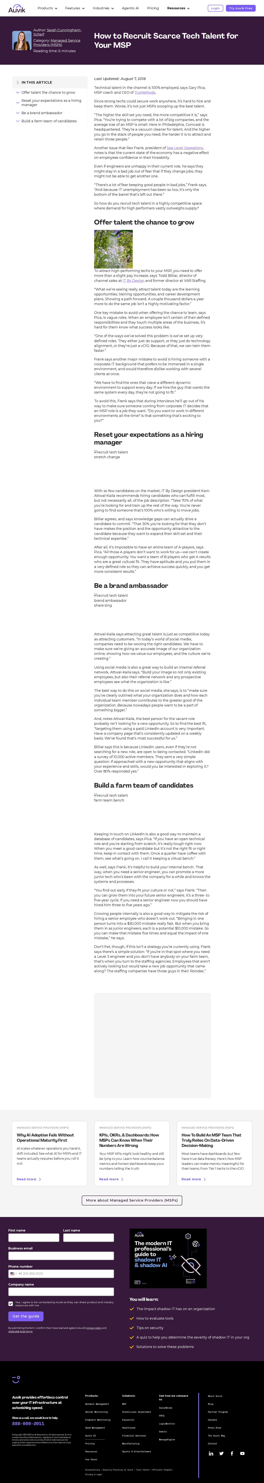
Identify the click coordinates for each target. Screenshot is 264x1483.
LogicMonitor (167, 1423)
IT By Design (133, 281)
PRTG (161, 1415)
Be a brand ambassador (41, 113)
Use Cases (91, 1459)
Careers (212, 1419)
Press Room (214, 1427)
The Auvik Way (216, 1435)
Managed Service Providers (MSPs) (56, 42)
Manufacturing (130, 1443)
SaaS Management (95, 1427)
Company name (21, 1284)
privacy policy (94, 1328)
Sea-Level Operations (185, 148)
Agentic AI (130, 8)
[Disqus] (152, 1045)
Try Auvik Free (240, 8)
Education (128, 1419)
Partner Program (218, 1411)
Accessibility (92, 1470)
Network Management (97, 1404)
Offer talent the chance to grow (48, 92)
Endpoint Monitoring (97, 1419)
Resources (176, 8)
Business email (20, 1248)
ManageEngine (167, 1439)
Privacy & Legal (93, 1474)
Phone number (20, 1266)
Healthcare (128, 1427)
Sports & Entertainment (136, 1451)
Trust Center (143, 1470)
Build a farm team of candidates (49, 121)
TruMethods (145, 92)
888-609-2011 (28, 1423)
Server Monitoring (96, 1411)
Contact (212, 1443)
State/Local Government (136, 1411)
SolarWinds (165, 1407)
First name (17, 1230)
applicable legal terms (20, 1331)
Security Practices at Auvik (118, 1470)
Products (45, 8)
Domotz (163, 1431)
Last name (71, 1230)
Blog (210, 1404)
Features (72, 8)
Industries (101, 8)
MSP (124, 1404)
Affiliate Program (162, 1470)
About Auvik (215, 1396)
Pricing (153, 8)
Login (215, 8)
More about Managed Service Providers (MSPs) (132, 1200)
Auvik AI (90, 1435)
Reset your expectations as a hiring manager (51, 103)
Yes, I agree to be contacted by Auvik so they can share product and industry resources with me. (64, 1304)
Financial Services (134, 1435)
